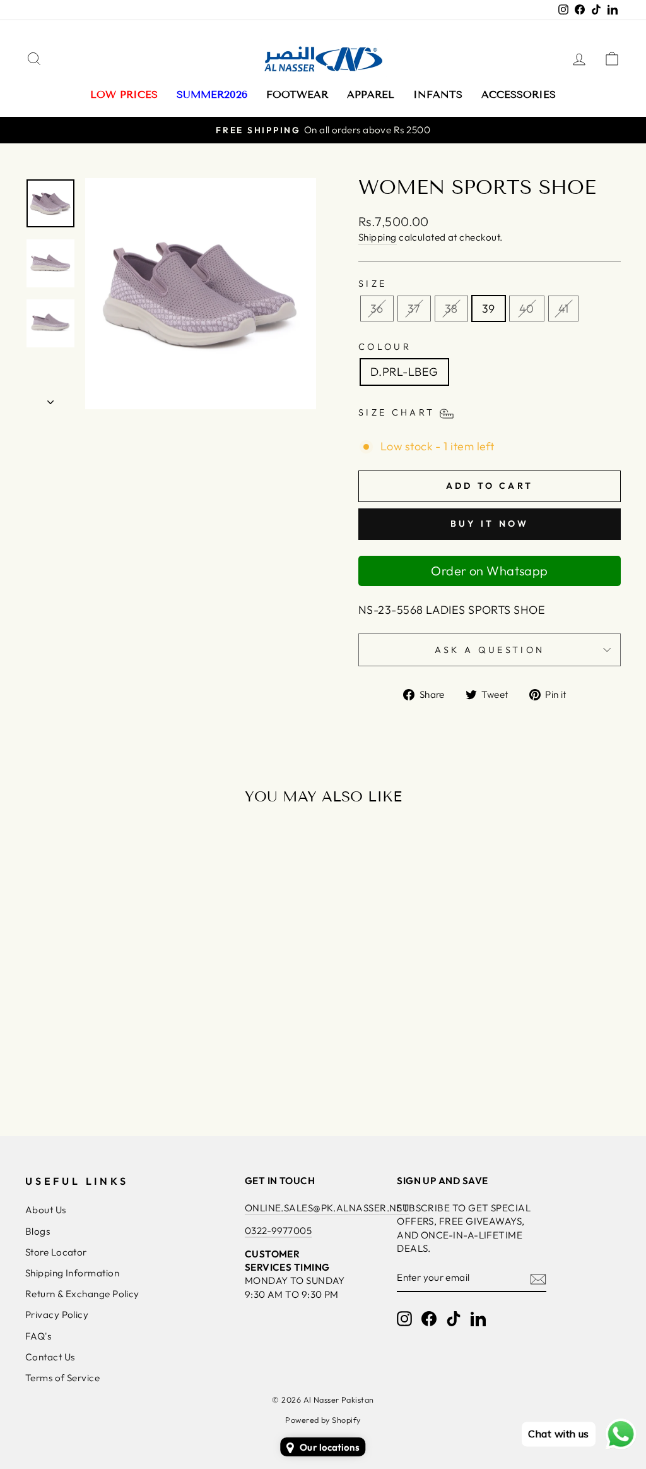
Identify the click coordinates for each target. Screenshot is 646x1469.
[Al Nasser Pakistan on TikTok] (453, 1318)
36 (377, 308)
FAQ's (38, 1336)
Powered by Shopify (322, 1420)
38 (451, 308)
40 (526, 308)
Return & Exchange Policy (82, 1294)
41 (563, 308)
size (372, 283)
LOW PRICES (124, 94)
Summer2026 (212, 94)
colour (384, 346)
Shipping (377, 237)
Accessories (518, 94)
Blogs (37, 1231)
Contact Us (50, 1357)
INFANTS (437, 94)
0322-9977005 (278, 1231)
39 (488, 308)
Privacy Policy (56, 1315)
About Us (45, 1210)
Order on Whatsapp (489, 571)
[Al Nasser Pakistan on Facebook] (429, 1318)
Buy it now (489, 523)
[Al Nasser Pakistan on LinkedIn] (478, 1318)
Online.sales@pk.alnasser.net (327, 1208)
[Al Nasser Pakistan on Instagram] (404, 1318)
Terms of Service (62, 1378)
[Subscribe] (538, 1278)
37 (414, 308)
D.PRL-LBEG (404, 371)
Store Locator (56, 1252)
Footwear (297, 94)
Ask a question (489, 650)
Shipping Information (72, 1273)
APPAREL (370, 94)
